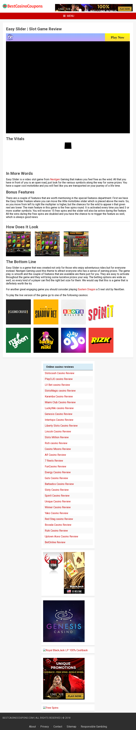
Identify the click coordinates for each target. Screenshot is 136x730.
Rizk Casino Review (56, 530)
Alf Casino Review (55, 454)
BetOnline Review (55, 542)
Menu (70, 15)
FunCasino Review (55, 466)
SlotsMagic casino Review (60, 390)
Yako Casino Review (56, 513)
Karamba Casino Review (59, 396)
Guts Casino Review (56, 478)
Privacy (44, 726)
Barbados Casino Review (59, 484)
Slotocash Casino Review (59, 373)
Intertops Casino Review (59, 419)
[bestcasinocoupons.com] (24, 7)
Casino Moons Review (58, 449)
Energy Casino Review (58, 472)
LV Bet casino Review (57, 384)
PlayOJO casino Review (59, 379)
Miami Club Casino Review (60, 402)
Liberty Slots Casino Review (61, 425)
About (32, 726)
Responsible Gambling (94, 726)
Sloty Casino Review (57, 489)
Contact (57, 726)
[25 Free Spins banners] (50, 707)
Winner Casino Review (58, 507)
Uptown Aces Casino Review (61, 536)
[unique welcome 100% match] (64, 592)
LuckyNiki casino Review (59, 408)
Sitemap (71, 726)
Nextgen (55, 179)
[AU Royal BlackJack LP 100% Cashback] (65, 650)
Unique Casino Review (58, 501)
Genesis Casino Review (58, 414)
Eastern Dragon (87, 289)
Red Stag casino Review (59, 519)
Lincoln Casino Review (58, 431)
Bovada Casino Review (58, 524)
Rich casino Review (56, 443)
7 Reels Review (54, 460)
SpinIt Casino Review (57, 495)
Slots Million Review (57, 437)
